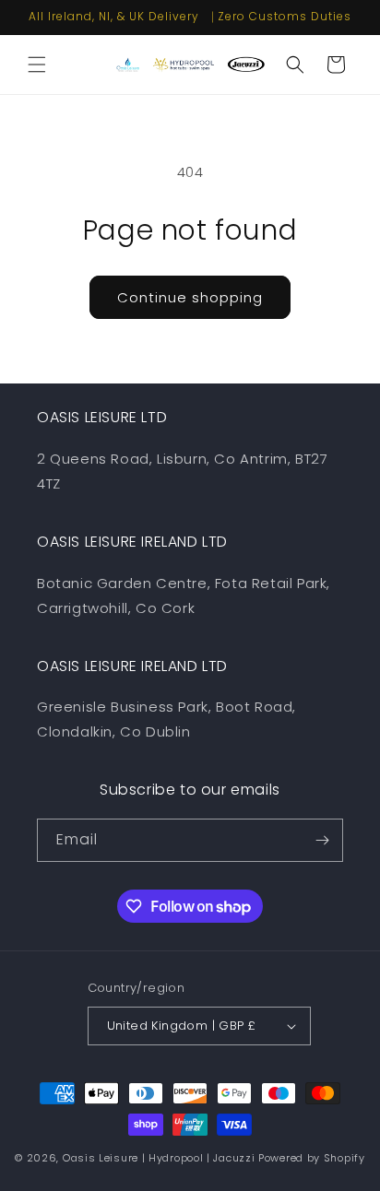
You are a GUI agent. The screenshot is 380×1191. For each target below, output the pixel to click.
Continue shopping (190, 297)
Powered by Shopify (311, 1157)
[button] (37, 64)
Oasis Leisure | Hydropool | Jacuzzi (159, 1157)
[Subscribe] (322, 840)
